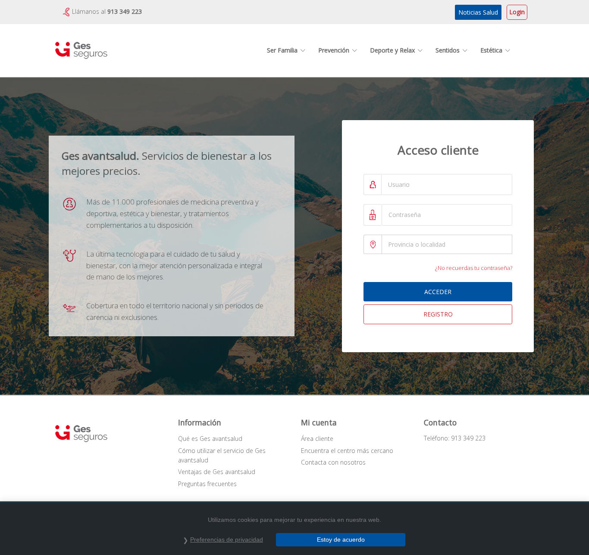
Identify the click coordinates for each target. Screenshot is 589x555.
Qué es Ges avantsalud (210, 438)
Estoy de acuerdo (341, 539)
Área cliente (317, 438)
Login (517, 12)
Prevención (333, 50)
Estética (491, 50)
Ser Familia (282, 50)
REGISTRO (438, 314)
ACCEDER (437, 292)
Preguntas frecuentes (207, 484)
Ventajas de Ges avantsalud (216, 472)
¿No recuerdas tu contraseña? (473, 268)
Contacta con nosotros (333, 462)
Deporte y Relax (392, 50)
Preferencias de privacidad (226, 539)
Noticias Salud (478, 12)
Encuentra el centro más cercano (347, 450)
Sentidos (447, 50)
